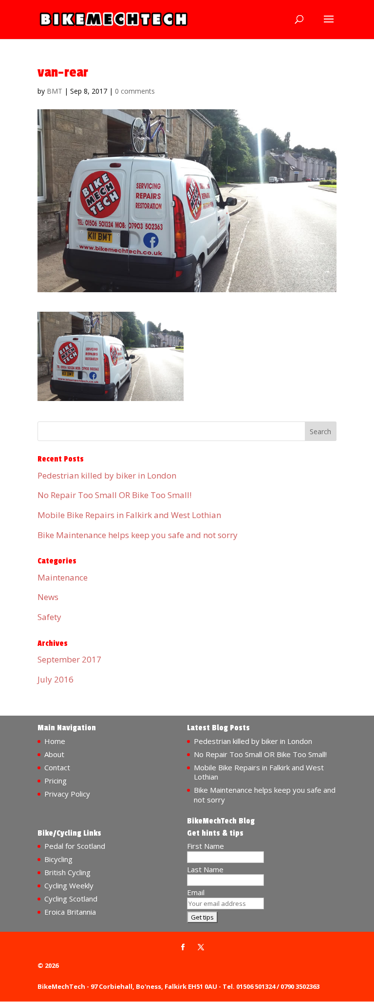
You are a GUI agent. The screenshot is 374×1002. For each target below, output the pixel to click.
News (47, 596)
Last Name (205, 869)
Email (196, 892)
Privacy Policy (67, 794)
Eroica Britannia (70, 912)
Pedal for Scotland (74, 846)
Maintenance (62, 577)
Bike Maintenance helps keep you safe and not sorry (137, 535)
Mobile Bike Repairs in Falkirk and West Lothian (129, 515)
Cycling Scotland (70, 898)
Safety (49, 616)
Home (54, 741)
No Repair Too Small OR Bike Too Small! (114, 495)
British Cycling (67, 872)
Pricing (55, 780)
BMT (54, 91)
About (54, 754)
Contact (57, 767)
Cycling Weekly (69, 885)
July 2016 (55, 679)
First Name (205, 846)
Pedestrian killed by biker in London (106, 475)
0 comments (135, 91)
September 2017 (69, 659)
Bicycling (58, 859)
